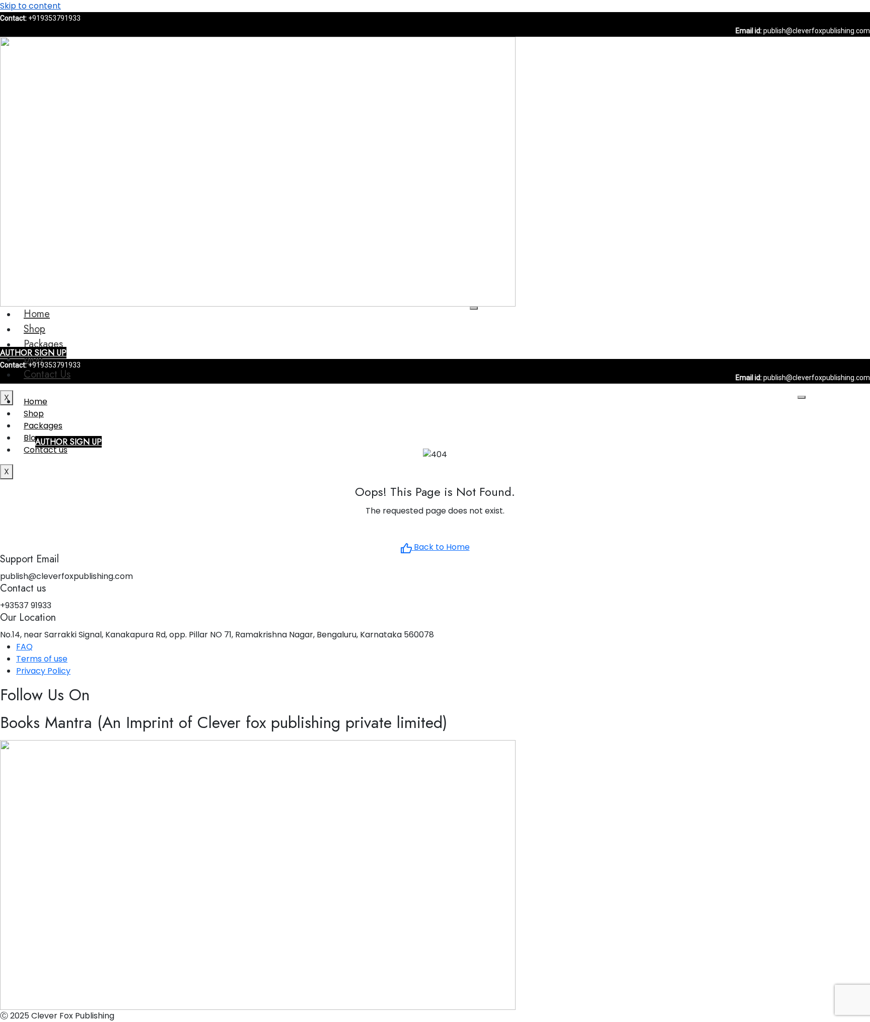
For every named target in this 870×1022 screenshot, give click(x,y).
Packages (43, 344)
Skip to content (30, 6)
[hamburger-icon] (474, 308)
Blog (32, 438)
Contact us (47, 374)
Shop (34, 329)
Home (37, 314)
